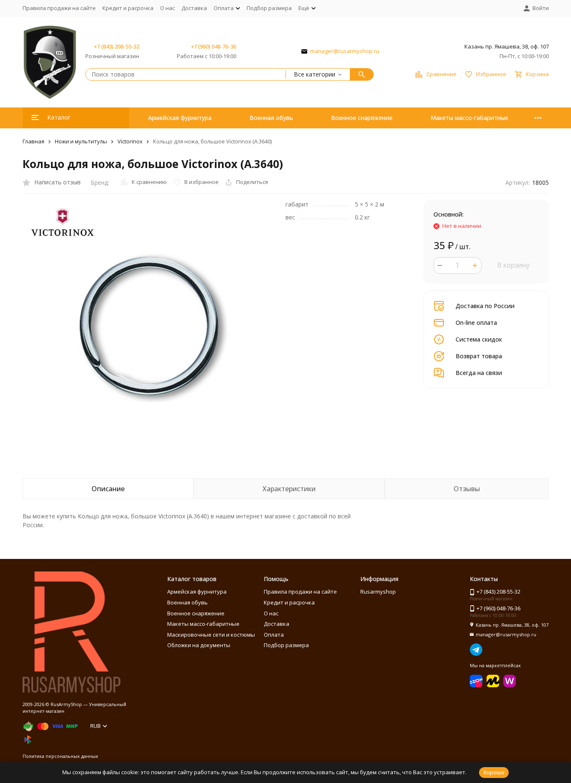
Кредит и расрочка (127, 8)
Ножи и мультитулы (81, 141)
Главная (33, 141)
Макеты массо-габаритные (469, 118)
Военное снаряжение (362, 118)
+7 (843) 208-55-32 (116, 46)
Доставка (194, 8)
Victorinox (130, 141)
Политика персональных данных (60, 756)
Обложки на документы (198, 645)
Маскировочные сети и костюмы (211, 634)
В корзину (513, 265)
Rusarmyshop (378, 591)
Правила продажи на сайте (59, 8)
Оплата (274, 634)
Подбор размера (269, 8)
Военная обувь (271, 118)
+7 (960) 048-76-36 (213, 46)
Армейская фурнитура (180, 118)
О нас (167, 8)
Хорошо (494, 772)
